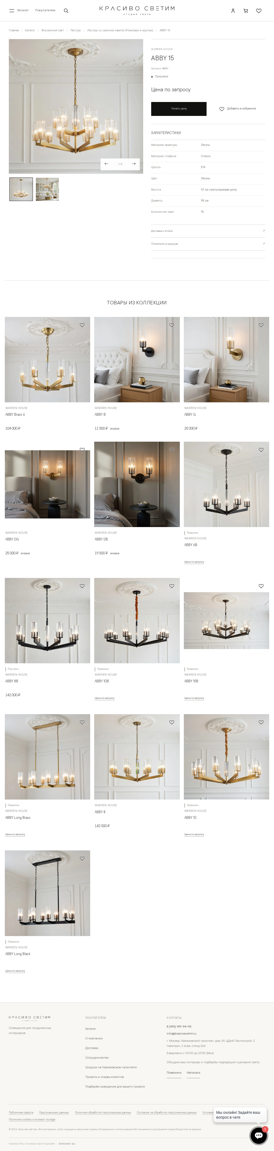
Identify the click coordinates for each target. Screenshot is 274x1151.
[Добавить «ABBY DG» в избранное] (82, 450)
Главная (14, 30)
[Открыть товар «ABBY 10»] (226, 757)
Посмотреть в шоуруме (208, 244)
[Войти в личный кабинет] (233, 10)
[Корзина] (245, 10)
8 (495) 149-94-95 (179, 1027)
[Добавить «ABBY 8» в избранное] (172, 722)
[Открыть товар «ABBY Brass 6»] (47, 359)
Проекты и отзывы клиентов (104, 1077)
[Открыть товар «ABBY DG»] (47, 484)
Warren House (162, 49)
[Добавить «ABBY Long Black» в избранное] (82, 858)
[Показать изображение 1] (21, 189)
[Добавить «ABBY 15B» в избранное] (261, 586)
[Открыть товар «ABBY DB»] (137, 484)
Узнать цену (179, 109)
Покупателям (45, 10)
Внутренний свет (52, 30)
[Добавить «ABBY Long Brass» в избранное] (82, 722)
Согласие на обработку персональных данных (166, 1113)
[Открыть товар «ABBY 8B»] (47, 620)
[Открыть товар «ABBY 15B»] (226, 620)
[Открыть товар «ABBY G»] (226, 359)
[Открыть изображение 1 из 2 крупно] (76, 106)
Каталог (30, 30)
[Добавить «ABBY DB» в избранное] (172, 450)
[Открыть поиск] (66, 10)
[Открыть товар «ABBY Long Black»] (47, 893)
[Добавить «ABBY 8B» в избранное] (82, 586)
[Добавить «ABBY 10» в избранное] (261, 722)
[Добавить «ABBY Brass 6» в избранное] (82, 325)
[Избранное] (258, 10)
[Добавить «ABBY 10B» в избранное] (172, 586)
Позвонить (174, 1073)
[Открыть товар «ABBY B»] (137, 359)
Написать (193, 1073)
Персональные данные (54, 1113)
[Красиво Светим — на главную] (137, 10)
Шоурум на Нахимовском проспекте (111, 1067)
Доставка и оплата (208, 231)
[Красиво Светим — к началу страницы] (32, 1018)
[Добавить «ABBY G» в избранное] (261, 325)
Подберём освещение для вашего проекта (115, 1087)
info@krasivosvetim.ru (181, 1034)
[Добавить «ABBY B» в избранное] (172, 325)
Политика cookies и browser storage (32, 1120)
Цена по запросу (194, 562)
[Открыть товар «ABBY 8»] (137, 757)
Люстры (75, 30)
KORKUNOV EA (67, 1144)
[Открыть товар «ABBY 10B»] (137, 620)
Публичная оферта (21, 1113)
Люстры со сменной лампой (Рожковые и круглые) (120, 30)
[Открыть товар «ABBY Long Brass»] (47, 757)
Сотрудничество (97, 1058)
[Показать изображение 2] (47, 189)
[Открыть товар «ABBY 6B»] (226, 484)
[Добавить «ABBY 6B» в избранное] (261, 450)
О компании (94, 1038)
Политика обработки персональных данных (103, 1113)
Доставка (91, 1048)
